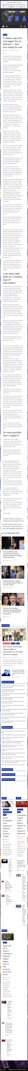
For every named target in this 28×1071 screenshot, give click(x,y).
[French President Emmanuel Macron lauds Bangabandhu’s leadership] (3, 886)
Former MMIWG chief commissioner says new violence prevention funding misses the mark (12, 554)
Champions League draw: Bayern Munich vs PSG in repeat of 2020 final (21, 824)
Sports (19, 812)
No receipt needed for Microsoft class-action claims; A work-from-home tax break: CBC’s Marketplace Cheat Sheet (12, 526)
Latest (18, 643)
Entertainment (6, 643)
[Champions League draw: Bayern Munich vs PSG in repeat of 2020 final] (22, 804)
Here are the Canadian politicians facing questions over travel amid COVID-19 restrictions (12, 611)
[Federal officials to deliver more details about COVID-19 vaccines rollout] (13, 566)
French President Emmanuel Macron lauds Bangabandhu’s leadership (8, 885)
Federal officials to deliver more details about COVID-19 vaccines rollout (13, 583)
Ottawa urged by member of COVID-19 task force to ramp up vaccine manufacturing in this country (8, 1027)
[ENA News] (3, 26)
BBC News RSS (8, 727)
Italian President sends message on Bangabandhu (9, 898)
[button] (13, 228)
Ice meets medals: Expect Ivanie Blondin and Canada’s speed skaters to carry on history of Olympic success (24, 886)
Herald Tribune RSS (9, 774)
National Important (7, 812)
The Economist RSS (9, 779)
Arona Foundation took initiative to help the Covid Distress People (7, 827)
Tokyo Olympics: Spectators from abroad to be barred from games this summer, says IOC (21, 864)
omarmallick (16, 50)
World (4, 814)
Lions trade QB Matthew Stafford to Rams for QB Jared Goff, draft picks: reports (24, 913)
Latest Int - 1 (5, 809)
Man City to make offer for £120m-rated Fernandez (14, 735)
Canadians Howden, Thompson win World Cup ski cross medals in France (13, 520)
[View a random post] (24, 26)
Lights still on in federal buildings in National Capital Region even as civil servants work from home (7, 960)
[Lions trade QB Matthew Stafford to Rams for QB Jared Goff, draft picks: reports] (18, 915)
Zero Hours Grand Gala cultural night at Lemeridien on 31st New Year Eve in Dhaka (13, 650)
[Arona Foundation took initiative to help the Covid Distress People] (8, 804)
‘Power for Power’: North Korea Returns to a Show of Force (10, 866)
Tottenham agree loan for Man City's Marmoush (13, 764)
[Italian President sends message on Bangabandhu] (3, 900)
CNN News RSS (8, 769)
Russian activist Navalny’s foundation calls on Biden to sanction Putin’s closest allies (18, 672)
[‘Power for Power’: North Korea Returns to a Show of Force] (5, 868)
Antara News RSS (8, 682)
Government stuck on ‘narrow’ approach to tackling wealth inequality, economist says (9, 1046)
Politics (5, 34)
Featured (13, 643)
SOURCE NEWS (6, 513)
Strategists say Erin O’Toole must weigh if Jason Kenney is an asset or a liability (9, 1008)
